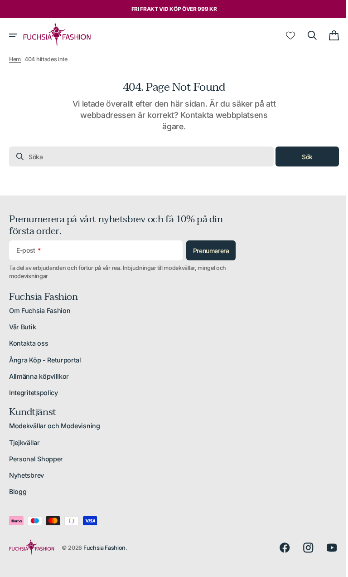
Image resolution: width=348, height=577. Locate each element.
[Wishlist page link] (283, 35)
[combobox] (138, 156)
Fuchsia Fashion (104, 547)
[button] (13, 35)
